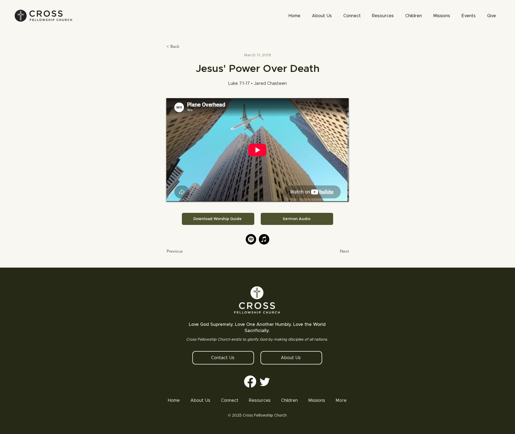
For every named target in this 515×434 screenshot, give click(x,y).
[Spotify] (251, 239)
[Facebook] (250, 381)
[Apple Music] (264, 239)
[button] (383, 15)
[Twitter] (265, 381)
